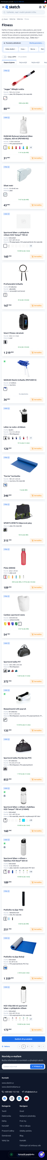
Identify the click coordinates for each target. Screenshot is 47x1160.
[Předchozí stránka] (19, 1046)
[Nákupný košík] (44, 7)
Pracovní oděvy (8, 1131)
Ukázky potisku (26, 1131)
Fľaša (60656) (9, 568)
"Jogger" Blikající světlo (14, 89)
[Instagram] (12, 1098)
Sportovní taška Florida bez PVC (18, 758)
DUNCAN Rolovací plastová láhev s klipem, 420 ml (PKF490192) (18, 137)
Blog (21, 1136)
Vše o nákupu (25, 1126)
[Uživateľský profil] (40, 7)
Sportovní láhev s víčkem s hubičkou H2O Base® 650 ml (15, 859)
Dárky (4, 1121)
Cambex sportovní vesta (14, 615)
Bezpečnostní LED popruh (15, 709)
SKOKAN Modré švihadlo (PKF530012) (20, 380)
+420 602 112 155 (11, 1092)
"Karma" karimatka (12, 476)
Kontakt (23, 1140)
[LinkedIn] (19, 1098)
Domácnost (6, 1136)
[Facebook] (4, 1098)
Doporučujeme (9, 62)
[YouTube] (26, 1098)
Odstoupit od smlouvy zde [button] (30, 1145)
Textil (4, 1111)
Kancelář (5, 1126)
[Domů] (12, 7)
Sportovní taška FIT (12, 662)
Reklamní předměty (28, 1116)
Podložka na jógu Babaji (14, 957)
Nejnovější (23, 62)
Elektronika (6, 1116)
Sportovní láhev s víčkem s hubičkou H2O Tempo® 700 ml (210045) (19, 808)
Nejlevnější (35, 62)
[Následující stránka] (43, 1046)
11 (39, 1046)
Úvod (22, 1111)
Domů (6, 19)
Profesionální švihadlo (13, 284)
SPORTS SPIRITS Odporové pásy (18, 523)
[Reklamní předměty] (3, 7)
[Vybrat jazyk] (45, 2)
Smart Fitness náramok (14, 333)
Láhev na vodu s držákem (14, 427)
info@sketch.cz (31, 1092)
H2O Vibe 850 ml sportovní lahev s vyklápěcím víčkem (15, 1007)
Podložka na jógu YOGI (13, 910)
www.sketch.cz (8, 1083)
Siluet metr (8, 185)
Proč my (23, 1121)
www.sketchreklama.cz (11, 1087)
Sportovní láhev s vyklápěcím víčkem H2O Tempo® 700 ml (16, 233)
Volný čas (12, 19)
